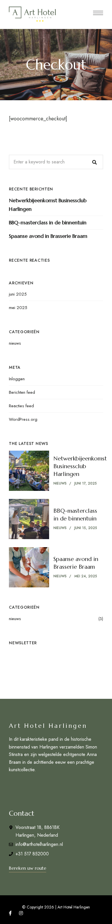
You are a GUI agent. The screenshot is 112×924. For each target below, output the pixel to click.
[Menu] (98, 13)
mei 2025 (18, 307)
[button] (27, 868)
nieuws (15, 343)
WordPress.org (23, 419)
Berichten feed (22, 392)
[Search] (94, 162)
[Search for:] (56, 162)
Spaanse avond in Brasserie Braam (48, 236)
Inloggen (17, 379)
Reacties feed (21, 406)
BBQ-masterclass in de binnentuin (47, 222)
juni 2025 (18, 294)
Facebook (10, 913)
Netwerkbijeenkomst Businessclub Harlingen (47, 204)
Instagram (21, 913)
